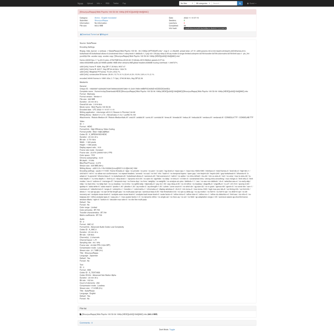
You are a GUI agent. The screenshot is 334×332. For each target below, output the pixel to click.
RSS (107, 3)
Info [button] (98, 3)
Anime (97, 17)
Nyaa (80, 3)
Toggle (172, 329)
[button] (187, 3)
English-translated (109, 17)
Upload (90, 3)
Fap (124, 3)
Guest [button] (252, 3)
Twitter (116, 3)
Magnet (105, 34)
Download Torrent (89, 34)
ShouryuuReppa (101, 20)
